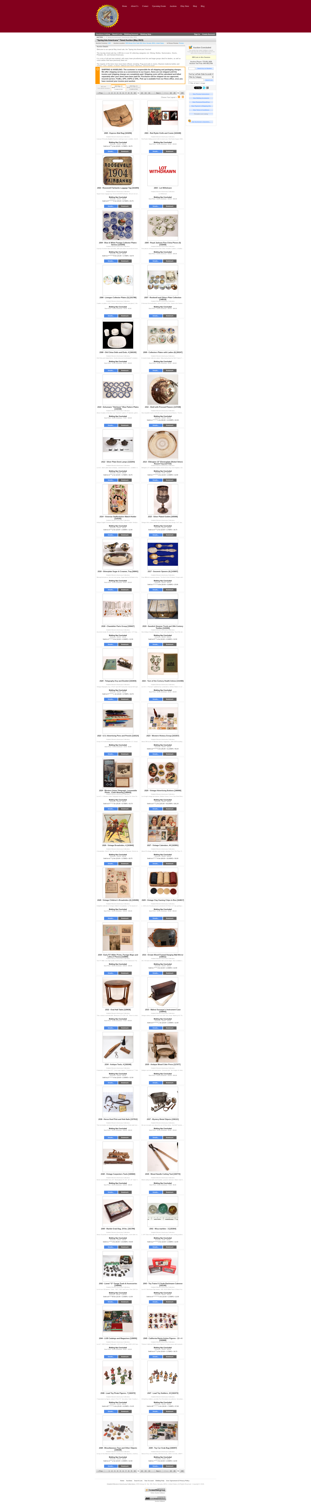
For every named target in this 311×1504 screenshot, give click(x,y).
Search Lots (117, 34)
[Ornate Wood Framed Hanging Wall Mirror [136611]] (163, 937)
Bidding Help (145, 34)
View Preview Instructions (201, 94)
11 (138, 93)
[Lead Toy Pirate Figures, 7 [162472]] (118, 1376)
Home (124, 6)
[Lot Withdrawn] (163, 170)
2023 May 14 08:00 (133, 87)
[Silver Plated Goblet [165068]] (163, 499)
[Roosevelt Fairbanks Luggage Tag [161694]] (118, 170)
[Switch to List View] (182, 96)
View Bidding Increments (201, 98)
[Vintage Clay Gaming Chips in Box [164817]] (163, 883)
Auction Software (160, 1501)
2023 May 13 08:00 (118, 87)
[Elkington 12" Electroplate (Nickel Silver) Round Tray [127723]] (163, 444)
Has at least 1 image (197, 83)
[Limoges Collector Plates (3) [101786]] (118, 280)
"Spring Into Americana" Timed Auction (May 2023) (122, 37)
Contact (145, 6)
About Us (134, 6)
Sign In (197, 34)
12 (142, 93)
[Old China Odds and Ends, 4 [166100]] (118, 335)
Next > (158, 93)
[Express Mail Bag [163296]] (118, 116)
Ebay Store (185, 6)
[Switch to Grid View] (179, 96)
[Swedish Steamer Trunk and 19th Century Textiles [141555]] (163, 609)
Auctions (173, 6)
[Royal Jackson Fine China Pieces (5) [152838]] (163, 225)
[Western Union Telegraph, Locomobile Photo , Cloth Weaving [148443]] (118, 773)
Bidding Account (131, 34)
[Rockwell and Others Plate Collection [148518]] (163, 280)
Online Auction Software (158, 1493)
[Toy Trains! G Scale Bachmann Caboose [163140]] (163, 1266)
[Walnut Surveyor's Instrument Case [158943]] (163, 992)
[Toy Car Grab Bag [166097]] (163, 1431)
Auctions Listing (103, 34)
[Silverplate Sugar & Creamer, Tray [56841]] (118, 554)
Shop (195, 6)
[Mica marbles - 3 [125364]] (163, 1211)
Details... (111, 151)
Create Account (208, 34)
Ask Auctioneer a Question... (201, 122)
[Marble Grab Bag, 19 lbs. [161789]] (118, 1211)
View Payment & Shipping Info (201, 106)
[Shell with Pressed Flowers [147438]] (163, 390)
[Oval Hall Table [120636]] (118, 992)
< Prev (100, 93)
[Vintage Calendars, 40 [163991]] (163, 828)
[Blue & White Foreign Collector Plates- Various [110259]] (118, 225)
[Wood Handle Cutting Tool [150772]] (163, 1157)
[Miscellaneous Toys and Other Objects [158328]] (118, 1431)
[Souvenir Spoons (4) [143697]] (163, 554)
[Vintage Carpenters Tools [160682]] (118, 1157)
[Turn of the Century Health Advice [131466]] (163, 663)
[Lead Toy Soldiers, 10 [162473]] (163, 1376)
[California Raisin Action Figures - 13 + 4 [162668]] (163, 1321)
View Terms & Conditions (201, 110)
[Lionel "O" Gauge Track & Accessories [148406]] (118, 1266)
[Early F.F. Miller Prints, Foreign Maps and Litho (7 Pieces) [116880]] (118, 937)
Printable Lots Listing (201, 114)
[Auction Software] (155, 1500)
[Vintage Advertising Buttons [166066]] (163, 773)
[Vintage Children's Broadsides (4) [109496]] (118, 883)
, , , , (144, 43)
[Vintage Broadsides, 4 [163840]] (118, 828)
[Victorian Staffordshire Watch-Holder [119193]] (118, 499)
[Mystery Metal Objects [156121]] (163, 1102)
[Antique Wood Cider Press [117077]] (163, 1047)
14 (149, 93)
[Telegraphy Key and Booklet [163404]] (118, 663)
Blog (203, 6)
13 (145, 93)
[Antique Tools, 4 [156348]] (118, 1047)
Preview (181, 43)
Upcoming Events (159, 6)
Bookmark (125, 151)
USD (109, 43)
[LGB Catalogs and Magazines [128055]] (118, 1321)
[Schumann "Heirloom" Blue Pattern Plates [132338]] (118, 390)
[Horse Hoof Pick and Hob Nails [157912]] (118, 1102)
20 (174, 93)
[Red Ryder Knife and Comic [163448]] (163, 116)
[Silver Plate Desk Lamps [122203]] (118, 444)
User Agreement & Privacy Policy (177, 1481)
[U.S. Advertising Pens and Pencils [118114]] (118, 718)
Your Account (149, 1481)
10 (171, 93)
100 (182, 93)
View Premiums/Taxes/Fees (201, 102)
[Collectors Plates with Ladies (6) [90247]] (163, 335)
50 (178, 93)
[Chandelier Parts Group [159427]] (118, 609)
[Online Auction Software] (155, 1491)
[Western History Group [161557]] (163, 718)
